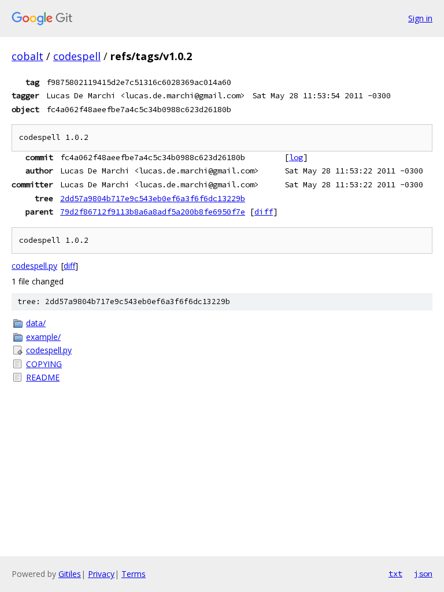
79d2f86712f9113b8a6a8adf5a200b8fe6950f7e (152, 211)
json (423, 573)
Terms (133, 573)
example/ (43, 336)
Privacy (101, 573)
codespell (77, 56)
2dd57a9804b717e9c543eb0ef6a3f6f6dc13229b (152, 198)
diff (263, 211)
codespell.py (34, 265)
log (296, 157)
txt (395, 573)
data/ (36, 322)
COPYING (44, 363)
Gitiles (69, 573)
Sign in (420, 18)
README (43, 377)
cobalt (27, 56)
